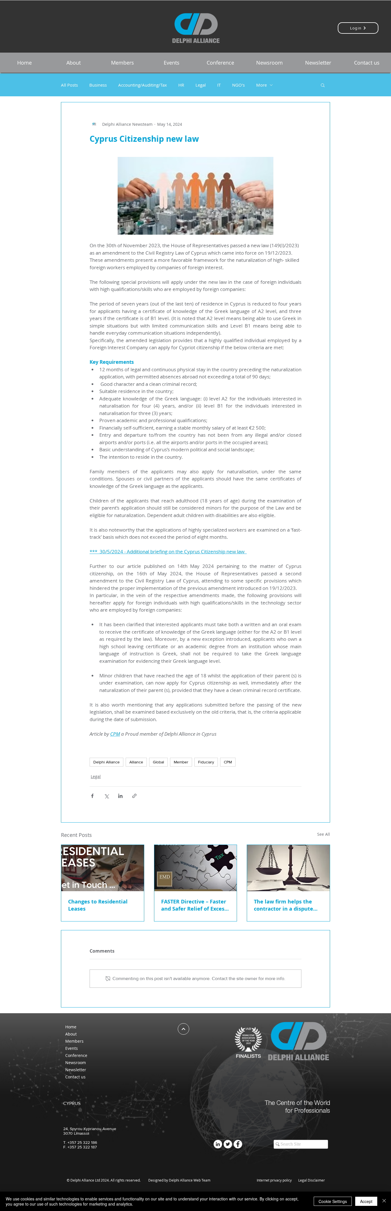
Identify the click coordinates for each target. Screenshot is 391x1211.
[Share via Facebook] (92, 796)
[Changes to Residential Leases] (102, 868)
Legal (201, 84)
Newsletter (75, 1069)
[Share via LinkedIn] (120, 796)
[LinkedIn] (218, 1144)
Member (181, 762)
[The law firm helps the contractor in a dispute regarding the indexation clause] (288, 868)
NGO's (238, 84)
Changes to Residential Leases (98, 905)
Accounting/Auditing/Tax (142, 84)
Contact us (75, 1077)
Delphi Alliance (106, 762)
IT (219, 84)
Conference (76, 1055)
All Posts (69, 84)
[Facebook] (238, 1144)
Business (98, 84)
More (261, 84)
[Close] (384, 1201)
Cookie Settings (333, 1201)
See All (323, 834)
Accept (366, 1201)
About (71, 1034)
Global (158, 762)
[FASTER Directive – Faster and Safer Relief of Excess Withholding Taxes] (195, 868)
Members (74, 1041)
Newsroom (75, 1062)
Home (70, 1027)
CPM (228, 762)
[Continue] (183, 1029)
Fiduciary (206, 762)
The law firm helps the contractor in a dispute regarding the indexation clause (286, 905)
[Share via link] (134, 796)
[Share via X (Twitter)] (106, 796)
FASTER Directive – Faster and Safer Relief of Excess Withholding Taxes (194, 905)
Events (71, 1048)
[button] (73, 63)
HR (181, 84)
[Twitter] (228, 1144)
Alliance (136, 762)
